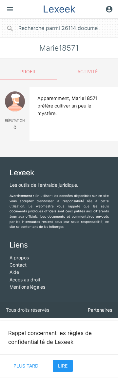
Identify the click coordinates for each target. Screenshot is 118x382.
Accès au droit (25, 279)
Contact (18, 265)
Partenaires (100, 310)
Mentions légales (27, 287)
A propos (19, 257)
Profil (28, 71)
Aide (14, 272)
